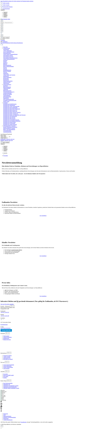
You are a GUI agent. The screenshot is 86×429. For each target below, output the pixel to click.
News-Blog (5, 376)
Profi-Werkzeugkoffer (7, 383)
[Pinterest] (1, 411)
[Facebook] (1, 402)
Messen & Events (7, 339)
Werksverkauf (6, 336)
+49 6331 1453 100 (5, 315)
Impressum (5, 413)
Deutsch (5, 12)
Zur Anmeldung (43, 215)
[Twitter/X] (1, 409)
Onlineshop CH (6, 384)
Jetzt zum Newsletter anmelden (7, 304)
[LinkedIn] (1, 408)
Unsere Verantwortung (8, 367)
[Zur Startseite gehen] (5, 19)
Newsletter (5, 374)
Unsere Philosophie (7, 366)
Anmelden (3, 40)
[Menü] (2, 21)
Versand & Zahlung (7, 355)
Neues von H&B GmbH (8, 375)
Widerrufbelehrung (7, 416)
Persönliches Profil (9, 42)
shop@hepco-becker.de (5, 328)
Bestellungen (20, 42)
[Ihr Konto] (2, 35)
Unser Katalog (6, 368)
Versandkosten (23, 422)
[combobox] (7, 22)
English (5, 13)
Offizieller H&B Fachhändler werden (11, 388)
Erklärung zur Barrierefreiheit (9, 417)
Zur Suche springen (16, 1)
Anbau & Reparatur (7, 337)
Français (5, 15)
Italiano (5, 16)
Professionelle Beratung (7, 6)
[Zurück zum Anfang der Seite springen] (2, 426)
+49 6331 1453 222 (5, 312)
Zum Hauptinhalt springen (6, 1)
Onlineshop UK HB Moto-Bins (10, 386)
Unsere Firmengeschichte (8, 364)
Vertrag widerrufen (6, 330)
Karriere (5, 377)
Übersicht (3, 42)
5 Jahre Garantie (5, 3)
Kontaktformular (4, 324)
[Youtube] (1, 406)
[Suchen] (2, 24)
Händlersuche (6, 338)
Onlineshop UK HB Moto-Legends (10, 385)
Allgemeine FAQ (7, 358)
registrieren (5, 41)
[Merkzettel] (1, 33)
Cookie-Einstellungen (7, 419)
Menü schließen (6, 37)
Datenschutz (5, 418)
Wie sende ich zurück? (8, 359)
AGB (4, 415)
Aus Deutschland (6, 8)
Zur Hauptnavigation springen (27, 1)
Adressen (15, 42)
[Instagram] (1, 404)
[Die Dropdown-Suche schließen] (2, 27)
